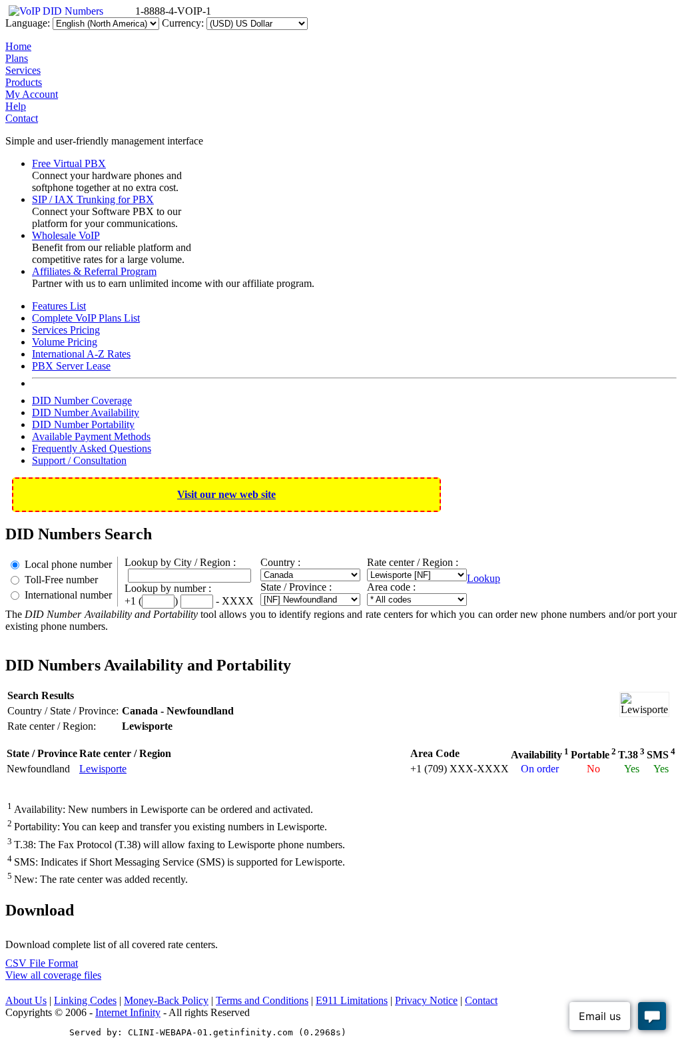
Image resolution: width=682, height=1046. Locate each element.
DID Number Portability (83, 424)
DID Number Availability (85, 412)
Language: (27, 23)
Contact (21, 118)
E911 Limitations (352, 1000)
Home (18, 46)
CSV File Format (41, 963)
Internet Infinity (128, 1012)
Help (15, 106)
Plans (16, 58)
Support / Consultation (79, 460)
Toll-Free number (61, 579)
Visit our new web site (226, 494)
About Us (26, 1000)
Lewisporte (103, 768)
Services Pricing (66, 330)
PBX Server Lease (71, 366)
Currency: (183, 23)
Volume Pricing (64, 342)
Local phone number (68, 564)
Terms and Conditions (262, 1000)
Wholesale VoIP (66, 235)
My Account (31, 94)
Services (23, 70)
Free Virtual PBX (69, 163)
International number (68, 595)
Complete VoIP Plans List (86, 318)
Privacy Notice (426, 1000)
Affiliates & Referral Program (94, 271)
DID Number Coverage (82, 400)
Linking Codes (85, 1000)
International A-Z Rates (81, 354)
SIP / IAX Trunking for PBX (93, 199)
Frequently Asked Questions (91, 448)
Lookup (483, 578)
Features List (59, 306)
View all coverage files (53, 975)
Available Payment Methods (91, 436)
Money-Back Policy (166, 1000)
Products (23, 82)
